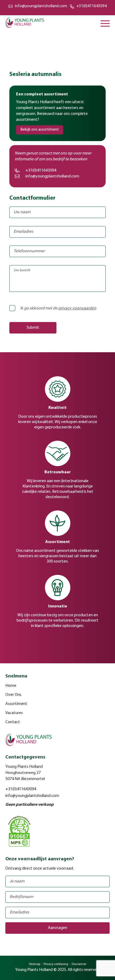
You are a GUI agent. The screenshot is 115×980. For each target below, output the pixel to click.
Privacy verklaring (56, 964)
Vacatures (14, 713)
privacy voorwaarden (77, 308)
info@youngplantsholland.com (41, 6)
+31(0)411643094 (91, 6)
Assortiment (16, 704)
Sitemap (34, 964)
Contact (12, 722)
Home (10, 686)
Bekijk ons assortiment (40, 130)
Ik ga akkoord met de (58, 308)
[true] (18, 306)
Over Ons (13, 695)
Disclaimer (79, 964)
